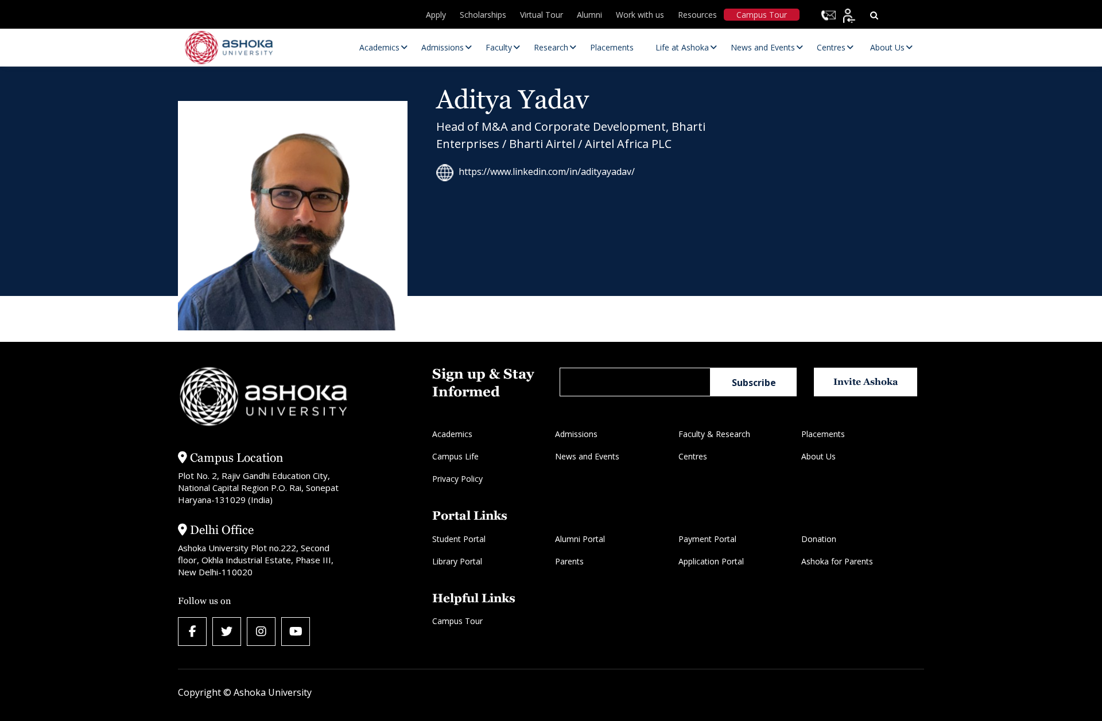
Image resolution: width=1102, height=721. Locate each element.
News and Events (587, 456)
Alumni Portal (580, 538)
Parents (569, 561)
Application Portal (711, 561)
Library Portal (457, 561)
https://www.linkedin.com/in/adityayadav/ (547, 171)
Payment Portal (707, 538)
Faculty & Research (714, 433)
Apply (436, 14)
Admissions (576, 433)
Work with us (640, 14)
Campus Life (455, 456)
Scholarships (483, 14)
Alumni (589, 14)
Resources (697, 14)
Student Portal (459, 538)
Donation (818, 538)
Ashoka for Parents (837, 561)
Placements (823, 433)
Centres (692, 456)
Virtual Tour (541, 14)
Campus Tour (761, 14)
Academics (452, 433)
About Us (818, 456)
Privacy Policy (457, 478)
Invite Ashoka (865, 381)
